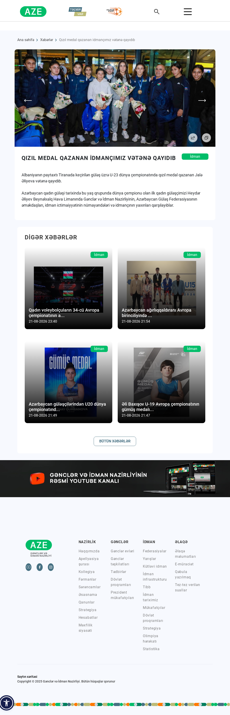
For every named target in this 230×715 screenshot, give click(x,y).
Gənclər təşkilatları (120, 561)
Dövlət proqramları (121, 582)
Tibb (147, 587)
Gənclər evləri (122, 551)
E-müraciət (184, 564)
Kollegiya (87, 572)
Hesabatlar (88, 617)
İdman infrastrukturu (155, 577)
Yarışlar (149, 559)
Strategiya (88, 610)
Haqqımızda (89, 551)
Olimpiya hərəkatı (150, 638)
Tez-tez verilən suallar (187, 587)
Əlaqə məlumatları (185, 554)
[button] (6, 702)
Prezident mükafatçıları (122, 595)
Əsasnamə (88, 595)
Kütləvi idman (155, 566)
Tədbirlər (118, 572)
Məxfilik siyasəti (86, 628)
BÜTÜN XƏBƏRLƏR (114, 441)
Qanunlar (87, 602)
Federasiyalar (154, 551)
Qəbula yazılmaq (183, 574)
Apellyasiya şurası (89, 561)
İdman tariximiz (150, 597)
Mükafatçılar (154, 608)
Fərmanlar (87, 579)
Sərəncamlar (90, 587)
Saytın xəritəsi (27, 676)
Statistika (151, 649)
